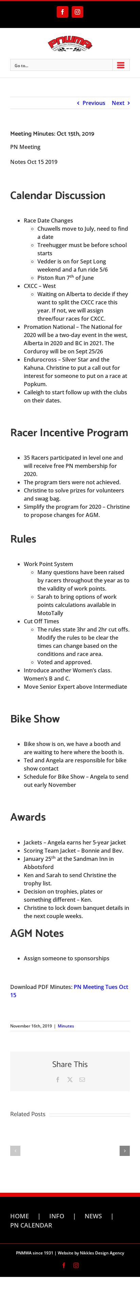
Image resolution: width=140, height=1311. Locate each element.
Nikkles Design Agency (102, 1253)
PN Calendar (31, 1225)
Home (19, 1216)
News (93, 1216)
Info (56, 1216)
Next (118, 103)
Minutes (66, 1026)
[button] (15, 1151)
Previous (94, 103)
